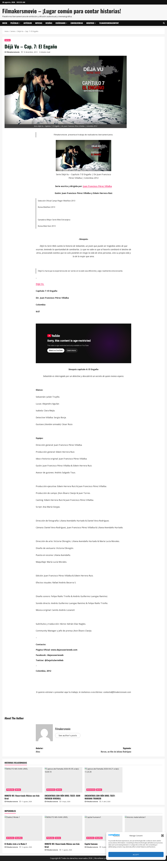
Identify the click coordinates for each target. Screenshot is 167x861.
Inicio (4, 23)
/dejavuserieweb (55, 655)
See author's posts (68, 735)
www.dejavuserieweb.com (64, 649)
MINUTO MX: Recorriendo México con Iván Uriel (22, 797)
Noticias (38, 23)
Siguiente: (116, 750)
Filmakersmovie (13, 52)
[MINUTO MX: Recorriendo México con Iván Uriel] (23, 780)
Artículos (28, 23)
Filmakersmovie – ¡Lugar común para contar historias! (61, 11)
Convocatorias (77, 23)
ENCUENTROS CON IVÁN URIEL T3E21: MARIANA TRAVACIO (100, 797)
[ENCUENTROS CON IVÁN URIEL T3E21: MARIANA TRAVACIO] (103, 780)
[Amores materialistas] (144, 828)
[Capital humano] (103, 828)
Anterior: (39, 750)
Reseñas (49, 23)
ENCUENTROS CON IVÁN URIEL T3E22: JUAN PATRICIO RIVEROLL (62, 797)
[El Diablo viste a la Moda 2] (23, 828)
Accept (136, 854)
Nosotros (90, 23)
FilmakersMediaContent (109, 23)
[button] (162, 835)
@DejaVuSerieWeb (54, 660)
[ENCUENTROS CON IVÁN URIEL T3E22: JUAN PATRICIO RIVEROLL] (63, 780)
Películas (14, 23)
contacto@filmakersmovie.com (117, 692)
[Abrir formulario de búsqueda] (164, 23)
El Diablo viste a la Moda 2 (16, 843)
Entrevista (51, 790)
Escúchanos (60, 23)
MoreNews (99, 858)
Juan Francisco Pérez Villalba (97, 186)
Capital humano (91, 843)
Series (7, 40)
